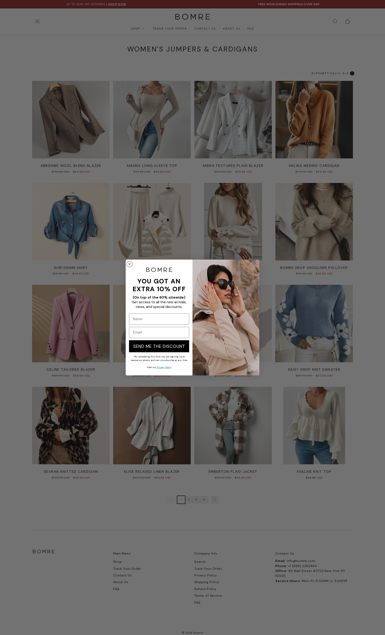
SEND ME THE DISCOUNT (159, 346)
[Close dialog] (129, 264)
